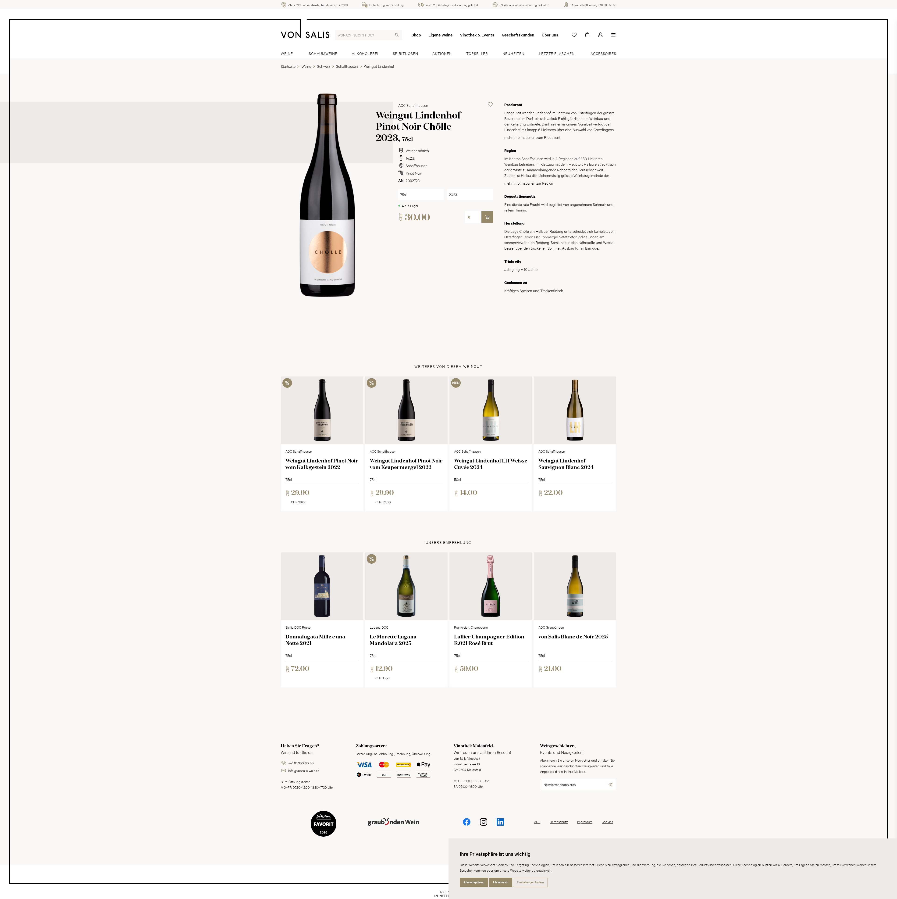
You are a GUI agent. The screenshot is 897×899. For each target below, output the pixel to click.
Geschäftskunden (518, 35)
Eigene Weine (440, 35)
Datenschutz (559, 821)
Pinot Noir (413, 172)
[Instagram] (483, 825)
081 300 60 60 (607, 5)
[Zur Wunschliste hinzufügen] (490, 104)
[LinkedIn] (500, 825)
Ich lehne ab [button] (500, 882)
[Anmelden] (600, 34)
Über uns (550, 35)
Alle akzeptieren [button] (474, 882)
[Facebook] (466, 825)
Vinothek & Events (477, 35)
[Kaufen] (487, 217)
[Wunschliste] (574, 34)
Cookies (607, 821)
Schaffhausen (416, 165)
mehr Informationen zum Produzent (532, 137)
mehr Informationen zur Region (528, 182)
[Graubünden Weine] (393, 827)
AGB (537, 821)
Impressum (584, 821)
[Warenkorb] (587, 34)
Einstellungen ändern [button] (530, 882)
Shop (416, 35)
